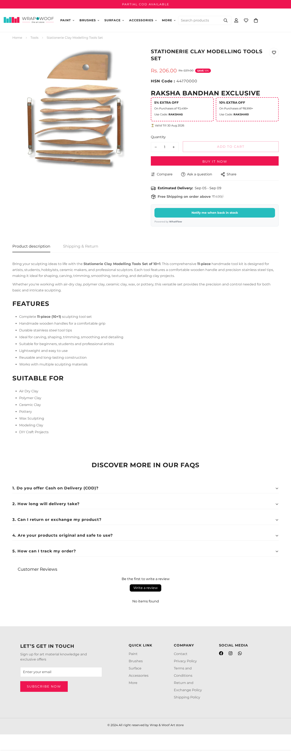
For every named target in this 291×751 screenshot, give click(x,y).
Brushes (87, 20)
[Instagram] (230, 653)
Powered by (168, 221)
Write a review (145, 588)
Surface (112, 20)
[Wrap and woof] (28, 20)
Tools (34, 38)
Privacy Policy (185, 661)
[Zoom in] (131, 56)
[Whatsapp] (240, 653)
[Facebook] (221, 653)
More (167, 20)
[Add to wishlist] (274, 52)
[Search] (225, 20)
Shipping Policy (187, 697)
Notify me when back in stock (215, 213)
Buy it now (214, 161)
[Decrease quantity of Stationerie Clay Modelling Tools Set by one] (155, 147)
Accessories (141, 20)
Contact (180, 654)
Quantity (158, 137)
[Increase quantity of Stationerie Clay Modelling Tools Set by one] (173, 147)
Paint (65, 20)
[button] (256, 20)
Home (17, 38)
